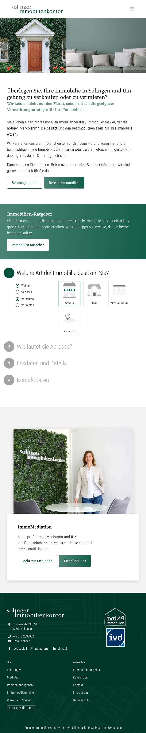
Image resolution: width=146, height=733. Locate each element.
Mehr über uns (75, 561)
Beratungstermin (24, 182)
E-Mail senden (21, 641)
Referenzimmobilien (64, 182)
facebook (18, 648)
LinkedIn (62, 648)
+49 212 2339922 (23, 636)
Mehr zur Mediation (37, 561)
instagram (40, 648)
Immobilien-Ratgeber (28, 245)
